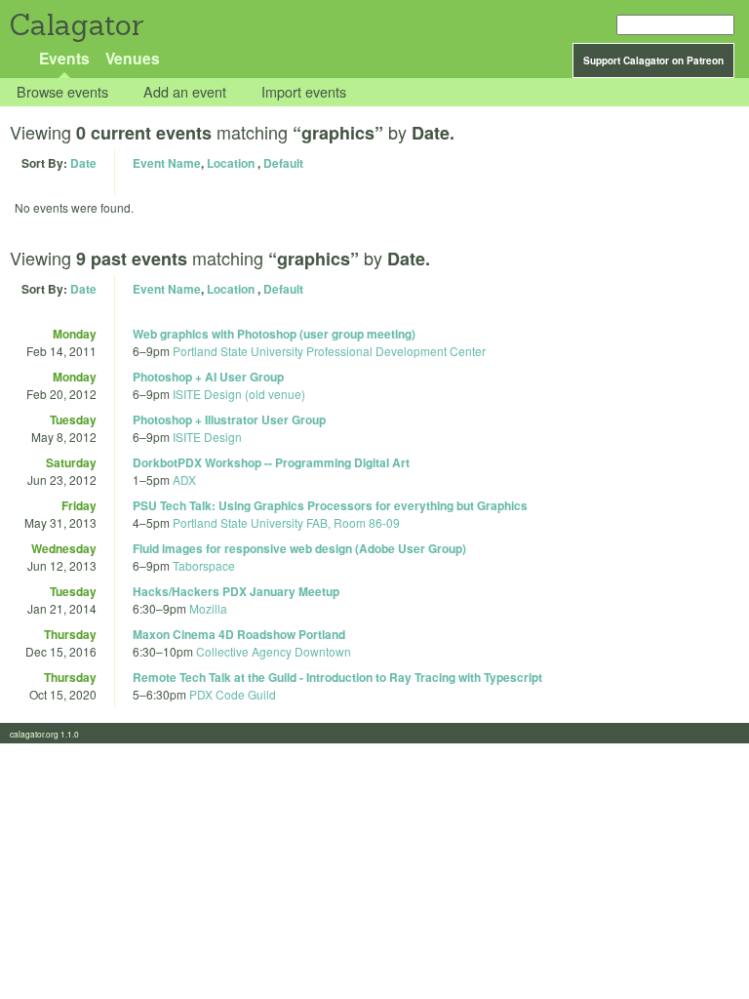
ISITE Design (207, 436)
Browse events (62, 92)
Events (64, 58)
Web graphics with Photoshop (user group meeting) (274, 333)
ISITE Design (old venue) (239, 393)
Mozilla (208, 608)
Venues (132, 58)
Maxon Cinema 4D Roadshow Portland (239, 634)
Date (83, 163)
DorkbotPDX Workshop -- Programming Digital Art (271, 462)
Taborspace (204, 565)
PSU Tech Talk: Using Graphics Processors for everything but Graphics (330, 505)
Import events (303, 92)
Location (231, 163)
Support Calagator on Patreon (653, 60)
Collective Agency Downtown (273, 651)
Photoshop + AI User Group (208, 376)
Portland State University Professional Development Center (329, 350)
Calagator (75, 25)
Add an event (184, 92)
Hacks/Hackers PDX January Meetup (236, 591)
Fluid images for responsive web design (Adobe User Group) (299, 548)
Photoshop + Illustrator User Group (229, 419)
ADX (184, 479)
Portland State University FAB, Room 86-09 (286, 522)
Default (283, 163)
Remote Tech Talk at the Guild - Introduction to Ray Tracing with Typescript (337, 677)
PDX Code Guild (232, 694)
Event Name (167, 163)
